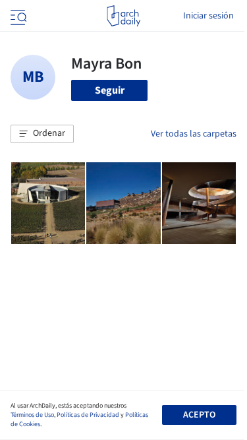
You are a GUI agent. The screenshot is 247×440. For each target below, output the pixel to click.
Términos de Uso (32, 415)
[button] (42, 134)
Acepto (199, 415)
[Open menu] (17, 16)
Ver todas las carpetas (193, 134)
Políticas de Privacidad (88, 415)
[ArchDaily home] (123, 15)
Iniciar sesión (208, 15)
